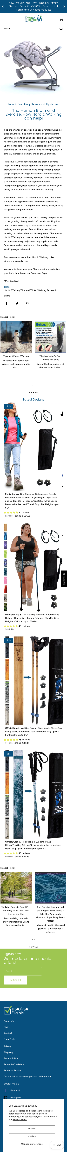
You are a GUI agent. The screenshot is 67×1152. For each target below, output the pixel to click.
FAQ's (7, 1027)
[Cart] (59, 18)
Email (9, 971)
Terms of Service (12, 1070)
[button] (7, 18)
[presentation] (33, 384)
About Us (9, 1021)
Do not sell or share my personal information (27, 1076)
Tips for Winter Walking (16, 356)
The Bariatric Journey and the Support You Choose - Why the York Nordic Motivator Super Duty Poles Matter (50, 914)
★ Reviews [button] (64, 579)
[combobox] (33, 28)
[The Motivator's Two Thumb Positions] (50, 337)
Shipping (8, 1052)
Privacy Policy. (20, 1119)
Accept (31, 1128)
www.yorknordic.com (17, 261)
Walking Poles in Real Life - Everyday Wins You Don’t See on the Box (16, 911)
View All (33, 392)
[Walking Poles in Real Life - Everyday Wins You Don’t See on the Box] (16, 888)
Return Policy (11, 1058)
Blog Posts (9, 1039)
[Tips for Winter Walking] (16, 337)
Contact (8, 1033)
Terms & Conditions (14, 1064)
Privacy (7, 1046)
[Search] (59, 28)
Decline (32, 1136)
